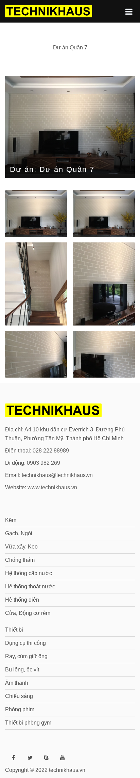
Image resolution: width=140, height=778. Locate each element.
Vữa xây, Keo (21, 547)
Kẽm (10, 520)
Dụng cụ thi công (25, 643)
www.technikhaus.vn (52, 487)
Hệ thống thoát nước (30, 586)
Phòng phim (19, 709)
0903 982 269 (43, 463)
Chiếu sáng (19, 696)
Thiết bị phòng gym (28, 723)
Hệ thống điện (22, 600)
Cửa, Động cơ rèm (27, 613)
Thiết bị (14, 630)
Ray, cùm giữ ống (26, 656)
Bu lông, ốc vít (22, 669)
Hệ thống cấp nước (28, 573)
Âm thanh (16, 683)
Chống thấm (20, 560)
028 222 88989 (51, 451)
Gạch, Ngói (18, 533)
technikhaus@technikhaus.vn (57, 475)
